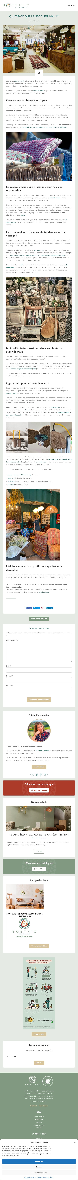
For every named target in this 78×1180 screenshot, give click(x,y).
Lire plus (39, 851)
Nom (8, 666)
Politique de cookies (30, 1177)
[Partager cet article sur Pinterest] (43, 608)
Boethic (16, 5)
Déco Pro (35, 838)
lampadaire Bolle (63, 412)
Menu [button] (73, 6)
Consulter (40, 869)
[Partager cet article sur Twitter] (36, 608)
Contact (33, 1106)
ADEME (23, 215)
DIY (22, 265)
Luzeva (27, 410)
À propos (39, 1139)
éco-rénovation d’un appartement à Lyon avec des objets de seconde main (37, 255)
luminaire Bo (55, 407)
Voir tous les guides (39, 946)
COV (34, 369)
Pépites (39, 1122)
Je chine (11, 484)
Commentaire (12, 640)
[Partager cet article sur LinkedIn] (49, 608)
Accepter (39, 1161)
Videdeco (11, 481)
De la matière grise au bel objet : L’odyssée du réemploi (39, 834)
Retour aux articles (39, 619)
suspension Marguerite (14, 415)
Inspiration (42, 838)
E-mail (9, 676)
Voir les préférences (39, 1172)
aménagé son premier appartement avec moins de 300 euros (45, 127)
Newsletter (43, 1106)
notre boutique (43, 592)
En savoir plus (39, 767)
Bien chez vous (39, 1125)
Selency (11, 478)
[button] (75, 1142)
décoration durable (42, 751)
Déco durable (39, 1117)
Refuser (39, 1167)
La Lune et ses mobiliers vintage (20, 475)
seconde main (19, 81)
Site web (9, 686)
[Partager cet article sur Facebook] (28, 608)
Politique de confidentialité (45, 1177)
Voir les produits (40, 790)
